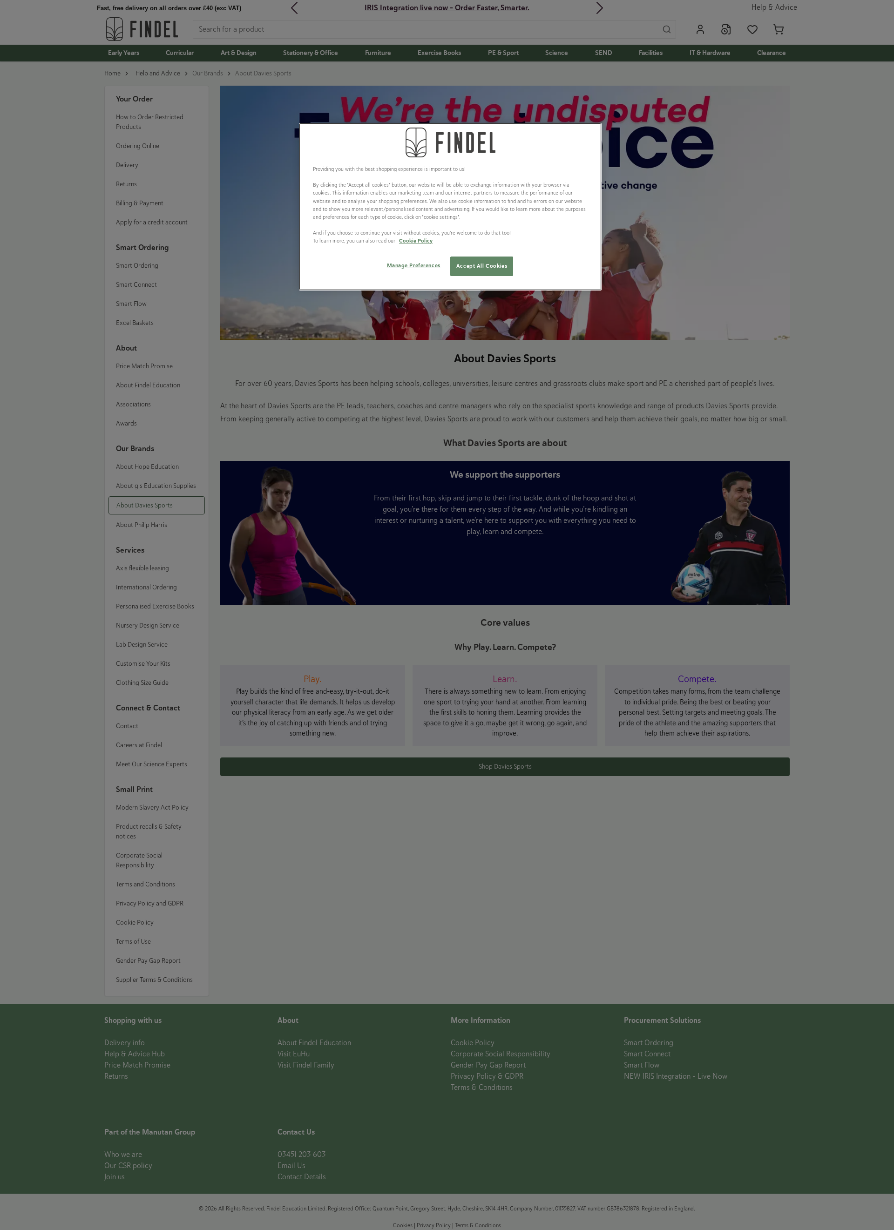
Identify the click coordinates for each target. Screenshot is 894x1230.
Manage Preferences (413, 265)
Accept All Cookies (481, 266)
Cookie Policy (416, 240)
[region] (450, 207)
